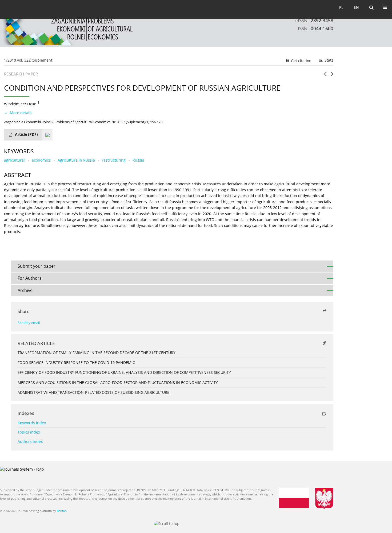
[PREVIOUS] (325, 76)
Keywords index (32, 422)
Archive (25, 290)
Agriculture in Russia (76, 160)
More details (21, 112)
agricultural (14, 160)
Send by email (29, 322)
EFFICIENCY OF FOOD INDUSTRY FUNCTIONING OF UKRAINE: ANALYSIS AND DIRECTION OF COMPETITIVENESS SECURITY (124, 372)
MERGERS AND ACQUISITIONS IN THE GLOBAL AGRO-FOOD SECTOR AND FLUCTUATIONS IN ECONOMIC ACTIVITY (118, 382)
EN (356, 7)
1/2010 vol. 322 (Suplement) (28, 60)
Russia (138, 160)
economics (41, 160)
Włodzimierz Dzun (20, 103)
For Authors (30, 278)
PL (341, 7)
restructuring (114, 160)
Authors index (30, 441)
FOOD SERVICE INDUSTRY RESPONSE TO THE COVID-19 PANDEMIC (76, 362)
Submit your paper (36, 266)
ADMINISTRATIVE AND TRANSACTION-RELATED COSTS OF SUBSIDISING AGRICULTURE (93, 392)
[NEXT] (332, 76)
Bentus (61, 511)
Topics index (29, 432)
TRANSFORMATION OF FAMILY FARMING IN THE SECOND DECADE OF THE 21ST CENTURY (96, 352)
